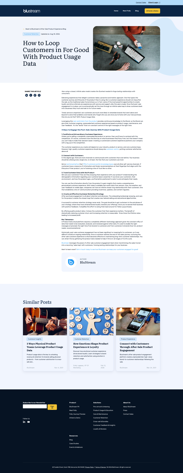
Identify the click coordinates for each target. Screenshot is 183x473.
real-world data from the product (85, 121)
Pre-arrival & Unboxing (101, 406)
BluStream (88, 262)
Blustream (65, 243)
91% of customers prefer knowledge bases (98, 164)
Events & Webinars (76, 447)
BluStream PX (74, 406)
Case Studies (74, 443)
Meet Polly (73, 410)
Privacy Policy (89, 467)
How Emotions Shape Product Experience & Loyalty (90, 345)
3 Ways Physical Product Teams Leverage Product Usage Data (45, 347)
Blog (71, 440)
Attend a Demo (74, 418)
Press (125, 410)
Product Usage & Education (103, 410)
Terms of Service (100, 467)
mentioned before (72, 164)
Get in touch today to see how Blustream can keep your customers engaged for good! (107, 249)
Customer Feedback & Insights (104, 425)
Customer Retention (31, 34)
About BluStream (129, 406)
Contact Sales (128, 414)
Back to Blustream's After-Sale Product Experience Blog (46, 29)
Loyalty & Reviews (99, 429)
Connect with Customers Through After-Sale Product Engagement (136, 347)
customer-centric (112, 149)
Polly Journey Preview (77, 414)
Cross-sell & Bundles (100, 421)
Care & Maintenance (100, 414)
